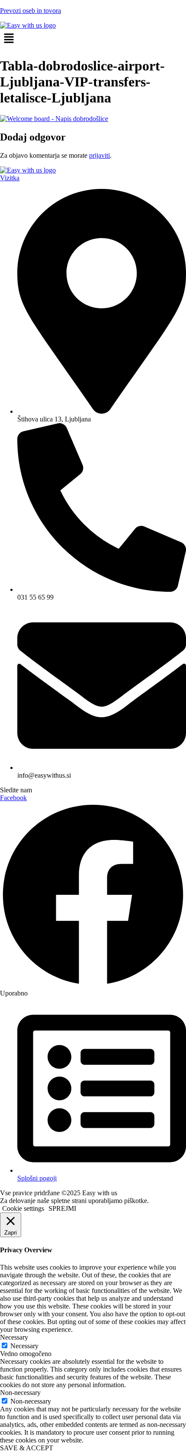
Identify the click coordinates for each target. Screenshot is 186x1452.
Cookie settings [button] (23, 1208)
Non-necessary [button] (20, 1392)
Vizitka (9, 178)
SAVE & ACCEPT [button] (26, 1448)
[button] (93, 38)
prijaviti (99, 155)
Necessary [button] (14, 1337)
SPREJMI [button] (62, 1208)
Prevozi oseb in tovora (30, 10)
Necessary (24, 1346)
